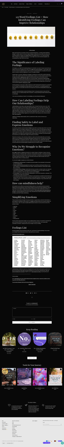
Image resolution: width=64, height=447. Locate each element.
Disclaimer (14, 433)
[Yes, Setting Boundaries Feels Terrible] (39, 339)
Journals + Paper (4, 423)
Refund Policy (14, 432)
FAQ (13, 422)
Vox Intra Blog (6, 7)
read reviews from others (36, 271)
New (2, 420)
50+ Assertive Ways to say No (24, 349)
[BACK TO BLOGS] (32, 284)
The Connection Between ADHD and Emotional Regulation (22, 282)
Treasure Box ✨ (4, 429)
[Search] (57, 4)
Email (44, 422)
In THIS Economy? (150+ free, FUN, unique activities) (9, 350)
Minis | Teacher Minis (55, 388)
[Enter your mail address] (61, 424)
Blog (13, 423)
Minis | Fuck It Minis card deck (8, 388)
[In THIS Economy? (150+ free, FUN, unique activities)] (9, 339)
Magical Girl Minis (24, 388)
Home (3, 7)
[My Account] (59, 4)
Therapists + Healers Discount (17, 436)
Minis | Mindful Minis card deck (39, 388)
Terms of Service (14, 435)
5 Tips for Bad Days (55, 348)
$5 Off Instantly (14, 426)
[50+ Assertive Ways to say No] (24, 339)
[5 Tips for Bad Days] (55, 339)
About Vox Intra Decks (15, 420)
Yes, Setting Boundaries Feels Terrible (40, 349)
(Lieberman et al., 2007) (24, 77)
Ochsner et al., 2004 (26, 82)
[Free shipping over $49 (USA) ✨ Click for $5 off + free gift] (32, 0)
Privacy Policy (14, 430)
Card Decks (4, 422)
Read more (24, 351)
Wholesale (13, 429)
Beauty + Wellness (5, 425)
